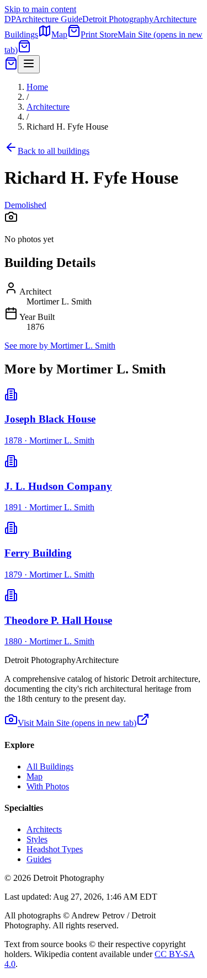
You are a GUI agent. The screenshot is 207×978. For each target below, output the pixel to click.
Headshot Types (54, 849)
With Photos (47, 786)
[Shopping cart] (24, 50)
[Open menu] (29, 64)
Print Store (99, 34)
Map (59, 34)
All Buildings (49, 766)
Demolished (25, 205)
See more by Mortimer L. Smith (59, 345)
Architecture (48, 106)
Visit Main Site (77, 723)
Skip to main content (40, 9)
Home (37, 87)
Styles (36, 839)
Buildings (21, 34)
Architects (44, 829)
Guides (38, 859)
